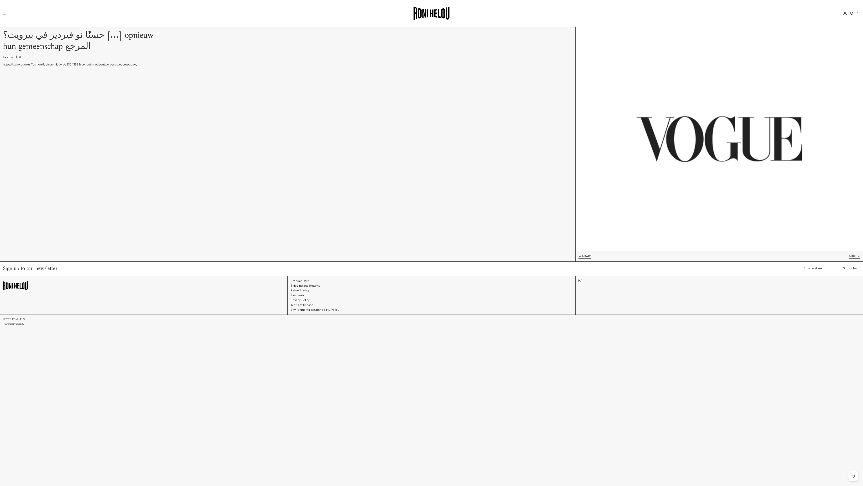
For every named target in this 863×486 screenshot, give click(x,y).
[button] (852, 13)
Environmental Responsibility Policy (315, 309)
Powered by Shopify (13, 323)
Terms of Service (302, 305)
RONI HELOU (19, 319)
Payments (297, 295)
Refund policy (300, 290)
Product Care (300, 281)
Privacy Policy (300, 300)
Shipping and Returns (305, 285)
